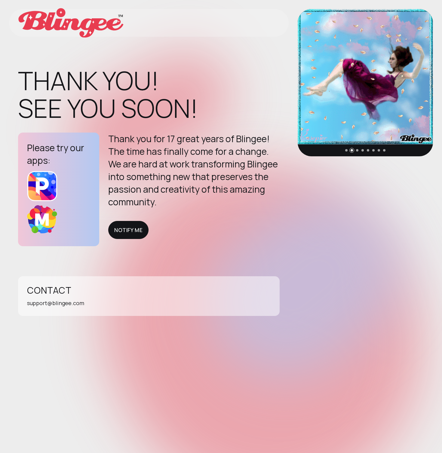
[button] (346, 150)
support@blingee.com (55, 303)
